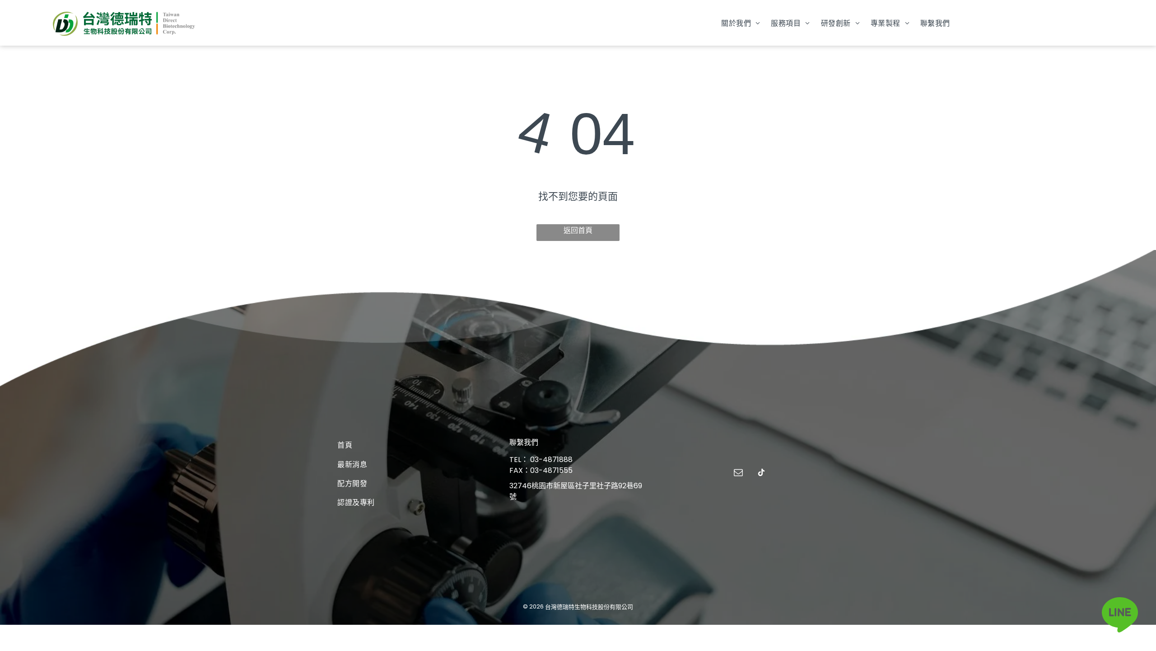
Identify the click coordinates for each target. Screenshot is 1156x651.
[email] (738, 473)
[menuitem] (740, 22)
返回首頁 (578, 230)
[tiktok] (761, 473)
